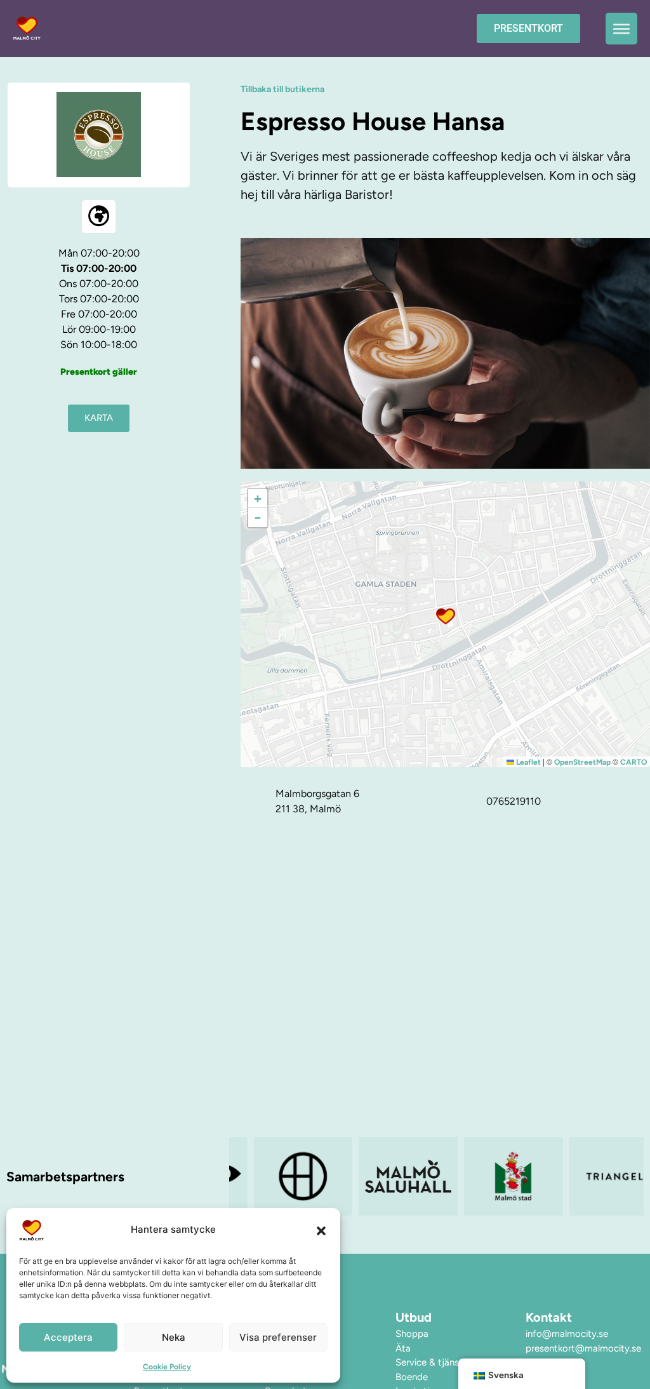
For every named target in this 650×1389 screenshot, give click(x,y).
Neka (173, 1337)
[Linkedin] (621, 1374)
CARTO (633, 762)
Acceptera (68, 1337)
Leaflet (527, 762)
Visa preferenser (278, 1337)
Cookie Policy (167, 1366)
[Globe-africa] (99, 217)
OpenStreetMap (582, 762)
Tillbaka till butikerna (282, 89)
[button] (321, 1230)
